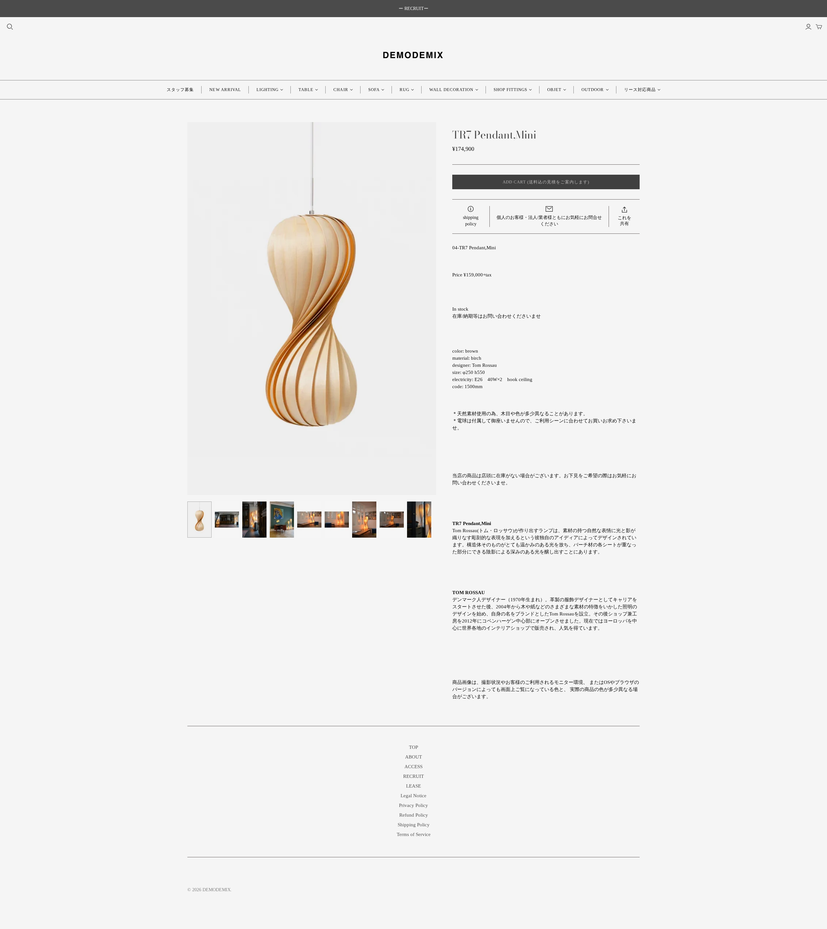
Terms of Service (414, 834)
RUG (404, 89)
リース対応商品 (640, 89)
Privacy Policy (413, 805)
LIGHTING (267, 89)
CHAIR (340, 89)
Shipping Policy (414, 824)
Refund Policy (413, 815)
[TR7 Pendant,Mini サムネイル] (199, 519)
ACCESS (413, 766)
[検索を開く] (10, 27)
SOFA (374, 89)
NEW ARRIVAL (225, 89)
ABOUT (413, 756)
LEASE (413, 786)
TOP (413, 747)
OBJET (554, 89)
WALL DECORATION (451, 89)
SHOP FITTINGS (511, 89)
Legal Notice (413, 795)
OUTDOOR (592, 89)
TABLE (305, 89)
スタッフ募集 (180, 89)
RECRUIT (413, 776)
